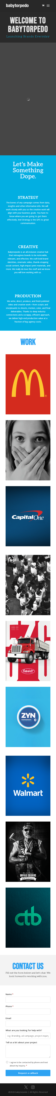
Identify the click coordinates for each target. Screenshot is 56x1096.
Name (9, 994)
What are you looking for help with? (24, 1030)
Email (8, 1018)
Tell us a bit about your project (21, 1042)
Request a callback (28, 1073)
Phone (9, 1006)
